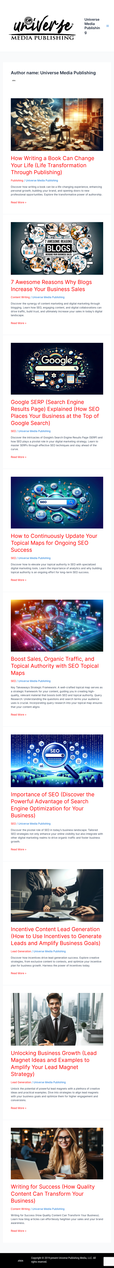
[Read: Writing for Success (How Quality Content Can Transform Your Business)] (57, 1153)
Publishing (17, 180)
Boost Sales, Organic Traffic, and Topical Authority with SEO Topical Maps (55, 666)
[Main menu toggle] (107, 25)
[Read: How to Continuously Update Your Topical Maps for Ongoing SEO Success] (57, 502)
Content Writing (20, 297)
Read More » (18, 202)
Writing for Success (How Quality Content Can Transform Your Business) (53, 1193)
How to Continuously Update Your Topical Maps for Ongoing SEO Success (54, 543)
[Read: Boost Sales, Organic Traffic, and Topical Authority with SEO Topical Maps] (57, 625)
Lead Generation (21, 951)
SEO (13, 431)
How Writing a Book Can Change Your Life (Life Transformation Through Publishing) (52, 165)
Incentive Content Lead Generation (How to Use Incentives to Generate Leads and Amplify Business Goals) (56, 936)
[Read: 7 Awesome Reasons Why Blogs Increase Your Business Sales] (57, 248)
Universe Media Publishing (92, 25)
